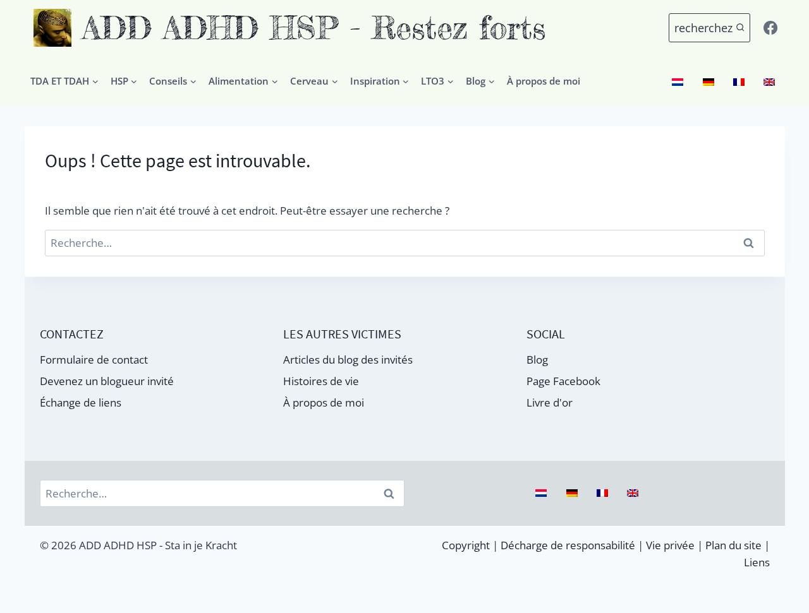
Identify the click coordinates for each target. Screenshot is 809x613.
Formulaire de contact (94, 359)
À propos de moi (543, 80)
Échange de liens (80, 402)
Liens (757, 562)
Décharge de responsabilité (568, 545)
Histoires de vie (321, 381)
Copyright (466, 545)
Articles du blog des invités (348, 359)
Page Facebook (563, 381)
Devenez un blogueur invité (107, 381)
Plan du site (733, 545)
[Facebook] (770, 28)
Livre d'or (549, 402)
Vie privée (670, 545)
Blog (537, 359)
